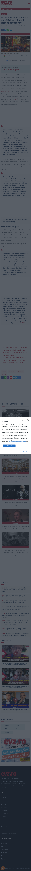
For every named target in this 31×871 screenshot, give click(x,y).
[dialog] (15, 435)
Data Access (15, 451)
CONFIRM (9, 445)
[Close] (28, 420)
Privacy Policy (24, 451)
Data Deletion (7, 451)
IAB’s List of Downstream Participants (17, 441)
